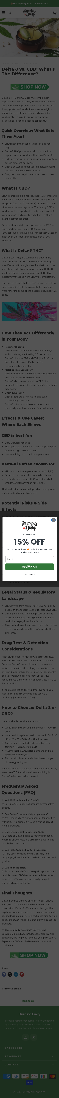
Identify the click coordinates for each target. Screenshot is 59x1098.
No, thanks (29, 574)
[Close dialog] (53, 520)
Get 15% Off (29, 567)
